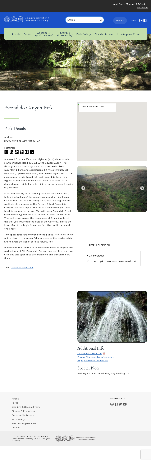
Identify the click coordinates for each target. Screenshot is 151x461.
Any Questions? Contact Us (92, 360)
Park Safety (18, 419)
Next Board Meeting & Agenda (129, 4)
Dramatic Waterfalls (22, 267)
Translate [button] (142, 7)
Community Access (23, 415)
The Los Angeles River (24, 423)
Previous (82, 187)
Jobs (133, 20)
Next (141, 187)
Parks (15, 402)
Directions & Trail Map (89, 353)
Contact (16, 427)
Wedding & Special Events (26, 407)
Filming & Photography (24, 411)
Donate (120, 20)
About (15, 398)
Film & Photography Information (95, 357)
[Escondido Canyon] (112, 189)
